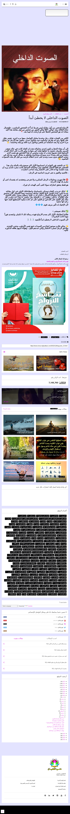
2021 (63, 693)
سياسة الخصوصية (62, 789)
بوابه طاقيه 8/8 (62, 546)
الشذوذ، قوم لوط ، (13, 532)
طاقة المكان (54, 574)
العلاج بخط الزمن (62, 538)
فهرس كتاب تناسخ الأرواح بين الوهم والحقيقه (57, 261)
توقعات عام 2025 (13, 555)
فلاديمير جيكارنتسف (53, 588)
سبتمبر (62, 713)
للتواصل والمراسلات (30, 780)
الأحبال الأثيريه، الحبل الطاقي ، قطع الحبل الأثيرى (26, 518)
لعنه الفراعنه (63, 594)
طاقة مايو (63, 577)
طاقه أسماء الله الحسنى (27, 577)
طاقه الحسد (54, 580)
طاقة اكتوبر (44, 569)
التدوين (37, 524)
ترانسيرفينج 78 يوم (29, 546)
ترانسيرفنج (40, 546)
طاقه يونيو (8, 580)
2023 (63, 733)
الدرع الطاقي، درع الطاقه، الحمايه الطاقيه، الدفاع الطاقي (52, 530)
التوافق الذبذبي (38, 527)
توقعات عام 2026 (62, 558)
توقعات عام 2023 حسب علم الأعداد (56, 730)
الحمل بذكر (16, 527)
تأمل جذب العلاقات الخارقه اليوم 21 (55, 368)
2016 (63, 683)
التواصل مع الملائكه (50, 527)
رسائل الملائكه (51, 563)
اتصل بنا (33, 786)
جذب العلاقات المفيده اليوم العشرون (22, 368)
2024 (63, 735)
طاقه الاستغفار (13, 577)
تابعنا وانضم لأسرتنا (62, 780)
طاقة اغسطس (54, 569)
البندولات (15, 521)
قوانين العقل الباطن (49, 591)
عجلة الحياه (48, 583)
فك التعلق (63, 588)
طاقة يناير (55, 577)
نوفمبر (62, 715)
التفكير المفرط (21, 524)
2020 (63, 691)
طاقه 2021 (39, 577)
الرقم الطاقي (40, 532)
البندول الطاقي (24, 521)
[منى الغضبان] (56, 4)
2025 (63, 737)
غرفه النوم (54, 586)
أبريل (62, 703)
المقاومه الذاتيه (12, 541)
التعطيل (30, 524)
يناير (63, 697)
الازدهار (9, 518)
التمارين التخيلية (62, 527)
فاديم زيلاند (36, 586)
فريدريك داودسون (25, 586)
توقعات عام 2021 (62, 555)
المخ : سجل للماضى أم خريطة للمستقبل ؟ (55, 722)
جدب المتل (12, 558)
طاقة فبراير (26, 574)
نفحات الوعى (33, 594)
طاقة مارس (17, 574)
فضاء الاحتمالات (14, 586)
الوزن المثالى (51, 544)
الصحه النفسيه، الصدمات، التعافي (48, 535)
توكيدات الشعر (34, 558)
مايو (63, 705)
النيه (59, 544)
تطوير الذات (63, 549)
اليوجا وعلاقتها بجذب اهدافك (56, 479)
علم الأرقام (21, 583)
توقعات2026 (51, 558)
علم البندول (12, 583)
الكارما (17, 538)
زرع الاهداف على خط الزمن (29, 563)
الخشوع (9, 527)
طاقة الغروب (11, 572)
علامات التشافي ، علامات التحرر (35, 583)
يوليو (63, 709)
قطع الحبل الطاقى (61, 591)
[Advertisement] (35, 31)
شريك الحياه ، (62, 566)
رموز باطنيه (42, 563)
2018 (63, 687)
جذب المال (53, 560)
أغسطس (62, 711)
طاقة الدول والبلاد (52, 572)
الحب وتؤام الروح (47, 114)
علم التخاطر (63, 586)
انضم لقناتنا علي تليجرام (60, 786)
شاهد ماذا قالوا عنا (62, 783)
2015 (63, 681)
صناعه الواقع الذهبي (27, 566)
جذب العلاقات (58, 114)
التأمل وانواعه (54, 408)
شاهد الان (5, 401)
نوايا (25, 594)
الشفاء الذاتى (63, 535)
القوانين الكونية (26, 538)
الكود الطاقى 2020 (50, 541)
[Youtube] (15, 4)
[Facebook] (10, 4)
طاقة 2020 (16, 566)
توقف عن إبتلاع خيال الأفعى (58, 724)
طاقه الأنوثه (63, 580)
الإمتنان (50, 521)
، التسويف (63, 516)
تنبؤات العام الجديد (38, 552)
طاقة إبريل (63, 569)
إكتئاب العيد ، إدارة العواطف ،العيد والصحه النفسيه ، (53, 518)
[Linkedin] (49, 795)
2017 (63, 685)
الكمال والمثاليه (62, 541)
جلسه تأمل (44, 560)
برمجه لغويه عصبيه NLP (28, 544)
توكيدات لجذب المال (22, 558)
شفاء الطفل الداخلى (51, 566)
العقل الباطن (12, 535)
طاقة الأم (36, 569)
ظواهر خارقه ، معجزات (60, 583)
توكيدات (43, 558)
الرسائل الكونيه (51, 532)
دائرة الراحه (36, 560)
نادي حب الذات (43, 594)
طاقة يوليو (47, 577)
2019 (63, 689)
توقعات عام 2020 (16, 552)
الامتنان (44, 521)
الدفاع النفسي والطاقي (29, 530)
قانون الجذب (23, 588)
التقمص (13, 524)
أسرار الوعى (23, 516)
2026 (63, 739)
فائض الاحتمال (45, 586)
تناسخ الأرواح (49, 552)
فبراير (62, 699)
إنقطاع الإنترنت (41, 544)
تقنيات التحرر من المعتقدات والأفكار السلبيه (36, 549)
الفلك (34, 538)
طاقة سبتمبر (35, 574)
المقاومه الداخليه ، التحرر (25, 541)
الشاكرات (23, 532)
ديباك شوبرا (27, 560)
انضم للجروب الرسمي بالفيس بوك (27, 783)
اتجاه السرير (55, 516)
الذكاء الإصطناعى (62, 532)
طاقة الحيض (18, 569)
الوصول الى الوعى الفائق (24, 432)
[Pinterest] (45, 795)
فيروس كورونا (33, 588)
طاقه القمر (35, 580)
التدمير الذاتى (45, 524)
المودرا (64, 544)
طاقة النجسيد (44, 574)
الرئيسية (66, 114)
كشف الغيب (10, 591)
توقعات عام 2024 (25, 555)
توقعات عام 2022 (49, 555)
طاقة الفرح (63, 574)
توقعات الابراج (27, 552)
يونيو (63, 707)
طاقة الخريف (63, 572)
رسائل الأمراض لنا (15, 560)
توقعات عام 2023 (37, 555)
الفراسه (41, 538)
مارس (62, 701)
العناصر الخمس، (51, 538)
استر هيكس (32, 516)
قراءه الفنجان (13, 588)
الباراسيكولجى (35, 521)
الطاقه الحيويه (22, 535)
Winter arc (13, 594)
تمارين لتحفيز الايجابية (25, 479)
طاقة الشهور (33, 572)
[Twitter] (53, 795)
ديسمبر (62, 717)
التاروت (64, 524)
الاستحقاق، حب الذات (60, 521)
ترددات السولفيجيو (16, 546)
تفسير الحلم (53, 549)
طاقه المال (26, 580)
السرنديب (31, 532)
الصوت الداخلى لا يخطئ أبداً (58, 720)
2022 (63, 695)
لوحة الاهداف (53, 594)
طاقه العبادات (44, 580)
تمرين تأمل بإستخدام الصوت (56, 432)
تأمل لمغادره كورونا (50, 546)
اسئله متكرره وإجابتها (43, 516)
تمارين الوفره (18, 549)
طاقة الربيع (42, 572)
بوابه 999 (16, 544)
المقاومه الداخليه (39, 541)
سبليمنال (17, 563)
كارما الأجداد (38, 591)
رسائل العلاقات (62, 563)
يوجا (20, 594)
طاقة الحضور (27, 569)
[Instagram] (13, 4)
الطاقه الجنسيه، (32, 535)
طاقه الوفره (18, 580)
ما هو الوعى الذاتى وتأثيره (58, 728)
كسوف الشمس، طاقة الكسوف (23, 591)
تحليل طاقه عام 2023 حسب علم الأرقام (55, 726)
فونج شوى (42, 588)
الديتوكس (18, 530)
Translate (30, 606)
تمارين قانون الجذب (61, 552)
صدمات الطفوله (39, 566)
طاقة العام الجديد (22, 572)
